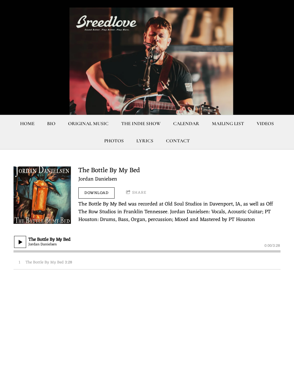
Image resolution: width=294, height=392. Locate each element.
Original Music (88, 124)
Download (96, 193)
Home (27, 124)
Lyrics (144, 141)
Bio (51, 124)
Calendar (186, 124)
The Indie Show (140, 124)
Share (139, 192)
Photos (114, 141)
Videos (265, 124)
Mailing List (228, 124)
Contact (178, 141)
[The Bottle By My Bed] (42, 195)
